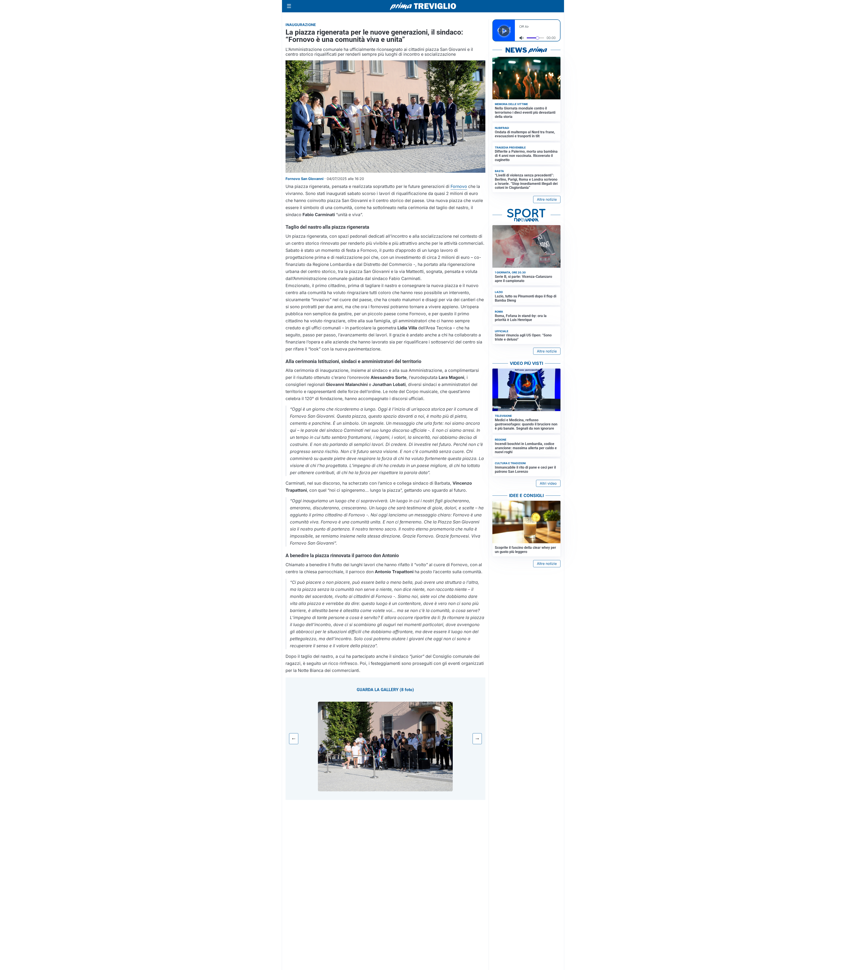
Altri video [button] (548, 483)
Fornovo (459, 186)
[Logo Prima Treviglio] (423, 6)
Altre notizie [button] (547, 199)
